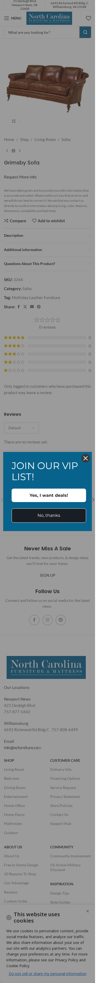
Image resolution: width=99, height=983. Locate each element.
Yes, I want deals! (49, 495)
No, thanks (48, 515)
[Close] (85, 458)
